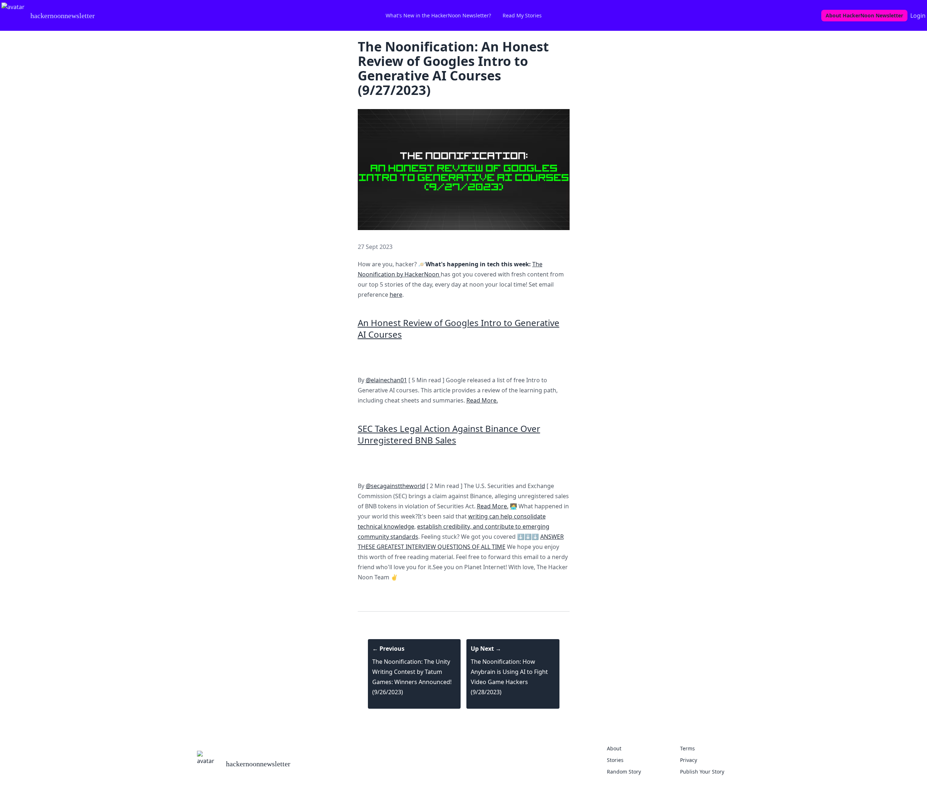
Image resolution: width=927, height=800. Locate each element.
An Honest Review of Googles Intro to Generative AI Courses (458, 328)
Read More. (482, 400)
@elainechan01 (386, 380)
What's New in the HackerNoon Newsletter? (438, 15)
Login (918, 16)
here (396, 295)
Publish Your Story (702, 771)
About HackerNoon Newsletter (864, 15)
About (614, 748)
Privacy (688, 760)
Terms (687, 748)
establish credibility (443, 526)
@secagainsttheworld (395, 486)
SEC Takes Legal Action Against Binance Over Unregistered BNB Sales (449, 434)
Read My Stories (522, 15)
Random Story (624, 771)
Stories (615, 760)
